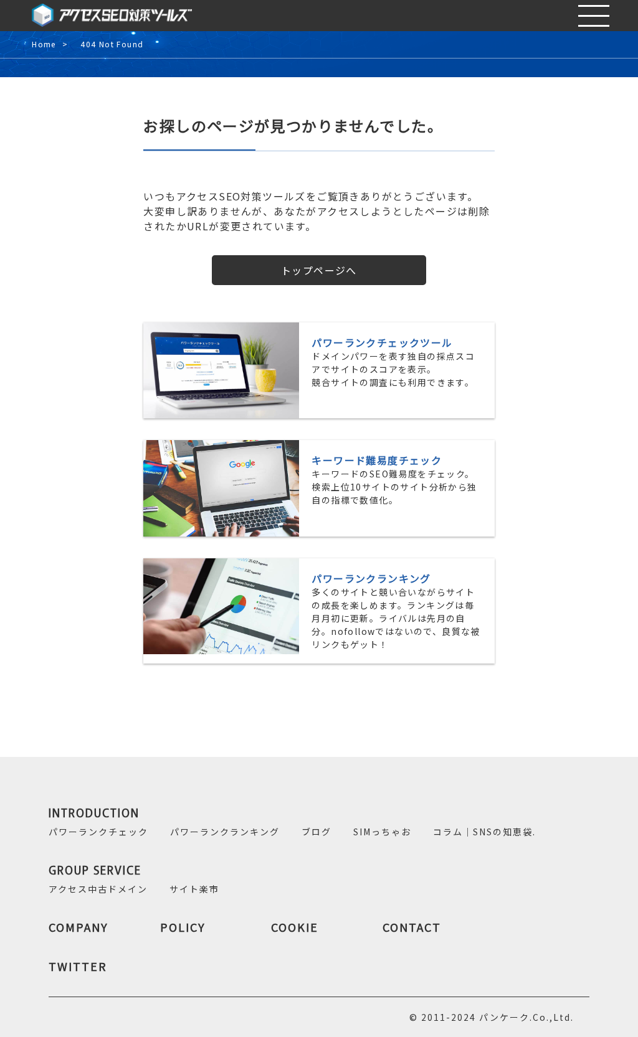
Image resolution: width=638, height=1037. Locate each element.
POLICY (183, 927)
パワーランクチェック (98, 831)
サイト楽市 (194, 889)
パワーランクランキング (225, 831)
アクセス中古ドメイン (98, 889)
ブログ (316, 831)
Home (44, 44)
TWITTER (78, 966)
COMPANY (78, 927)
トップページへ (319, 270)
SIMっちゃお (382, 831)
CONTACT (412, 927)
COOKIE (294, 927)
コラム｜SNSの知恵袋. (484, 831)
